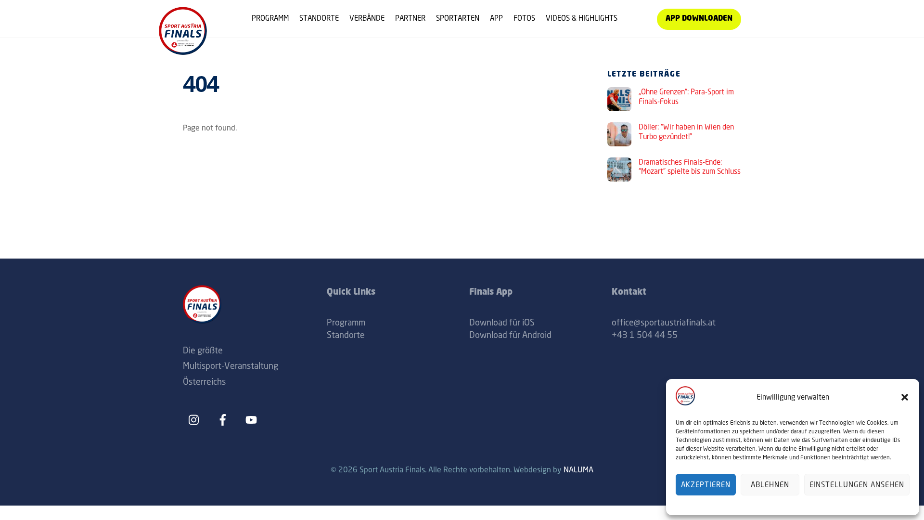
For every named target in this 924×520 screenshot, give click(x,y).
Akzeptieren (706, 484)
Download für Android (510, 334)
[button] (905, 397)
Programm (270, 18)
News (637, 18)
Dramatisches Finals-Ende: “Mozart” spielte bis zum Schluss (690, 166)
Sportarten (457, 18)
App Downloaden (699, 19)
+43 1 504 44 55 (645, 334)
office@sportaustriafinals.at (664, 322)
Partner (410, 18)
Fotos (524, 18)
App (496, 18)
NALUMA (578, 469)
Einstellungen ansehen (856, 484)
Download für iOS (502, 322)
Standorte (319, 18)
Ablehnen (770, 484)
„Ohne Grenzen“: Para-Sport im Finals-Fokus (686, 96)
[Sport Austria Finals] (183, 51)
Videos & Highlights (581, 18)
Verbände (367, 18)
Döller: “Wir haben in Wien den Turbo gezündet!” (686, 131)
